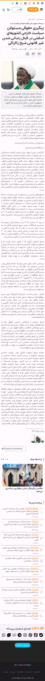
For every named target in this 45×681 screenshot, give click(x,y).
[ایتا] (35, 635)
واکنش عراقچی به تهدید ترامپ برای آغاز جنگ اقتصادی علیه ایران (19, 591)
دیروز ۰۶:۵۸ (35, 585)
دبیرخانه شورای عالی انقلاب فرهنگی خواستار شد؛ (27, 23)
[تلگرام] (19, 635)
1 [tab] (7, 459)
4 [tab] (1, 459)
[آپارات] (30, 635)
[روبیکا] (14, 635)
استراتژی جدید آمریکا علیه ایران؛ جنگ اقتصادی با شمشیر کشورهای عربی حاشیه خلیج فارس (20, 537)
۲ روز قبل (35, 543)
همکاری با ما (36, 672)
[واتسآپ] (3, 635)
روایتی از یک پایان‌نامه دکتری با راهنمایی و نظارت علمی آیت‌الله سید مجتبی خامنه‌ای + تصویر (20, 511)
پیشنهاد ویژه (36, 459)
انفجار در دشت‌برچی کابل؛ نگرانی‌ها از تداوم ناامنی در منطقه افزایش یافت (20, 614)
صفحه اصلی (40, 19)
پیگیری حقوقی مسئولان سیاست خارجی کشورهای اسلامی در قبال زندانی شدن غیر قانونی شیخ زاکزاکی (23, 36)
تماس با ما (12, 672)
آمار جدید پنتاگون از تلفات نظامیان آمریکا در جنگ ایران (21, 559)
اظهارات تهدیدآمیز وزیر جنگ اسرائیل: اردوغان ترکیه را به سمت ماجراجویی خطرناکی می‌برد (21, 603)
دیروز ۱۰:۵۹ (35, 517)
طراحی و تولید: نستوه (20, 665)
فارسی (18, 10)
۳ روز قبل (35, 564)
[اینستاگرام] (25, 635)
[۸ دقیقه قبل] (22, 475)
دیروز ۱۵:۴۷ (35, 530)
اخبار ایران (31, 19)
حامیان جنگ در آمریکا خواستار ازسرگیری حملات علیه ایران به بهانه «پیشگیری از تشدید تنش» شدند (20, 524)
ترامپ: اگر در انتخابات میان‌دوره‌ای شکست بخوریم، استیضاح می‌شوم (22, 580)
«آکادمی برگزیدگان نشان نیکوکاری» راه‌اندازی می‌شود (24, 490)
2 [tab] (5, 459)
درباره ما (6, 672)
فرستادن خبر (28, 672)
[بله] (41, 635)
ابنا (30, 9)
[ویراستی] (9, 635)
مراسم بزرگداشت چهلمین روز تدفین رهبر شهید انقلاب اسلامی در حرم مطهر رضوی (20, 570)
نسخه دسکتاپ (22, 645)
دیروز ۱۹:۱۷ (35, 619)
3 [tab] (3, 459)
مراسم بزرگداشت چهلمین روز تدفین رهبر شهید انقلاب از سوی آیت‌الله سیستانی (20, 549)
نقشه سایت (20, 672)
